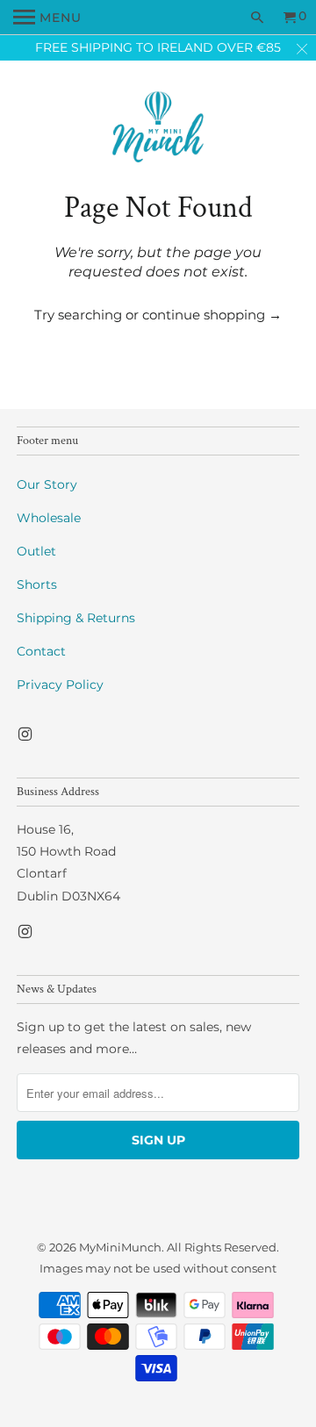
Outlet (36, 551)
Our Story (47, 484)
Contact (41, 651)
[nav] (47, 17)
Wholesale (49, 518)
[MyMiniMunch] (158, 129)
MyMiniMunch (120, 1247)
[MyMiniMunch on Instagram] (26, 734)
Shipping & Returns (76, 618)
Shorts (37, 584)
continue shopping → (212, 314)
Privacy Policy (60, 684)
